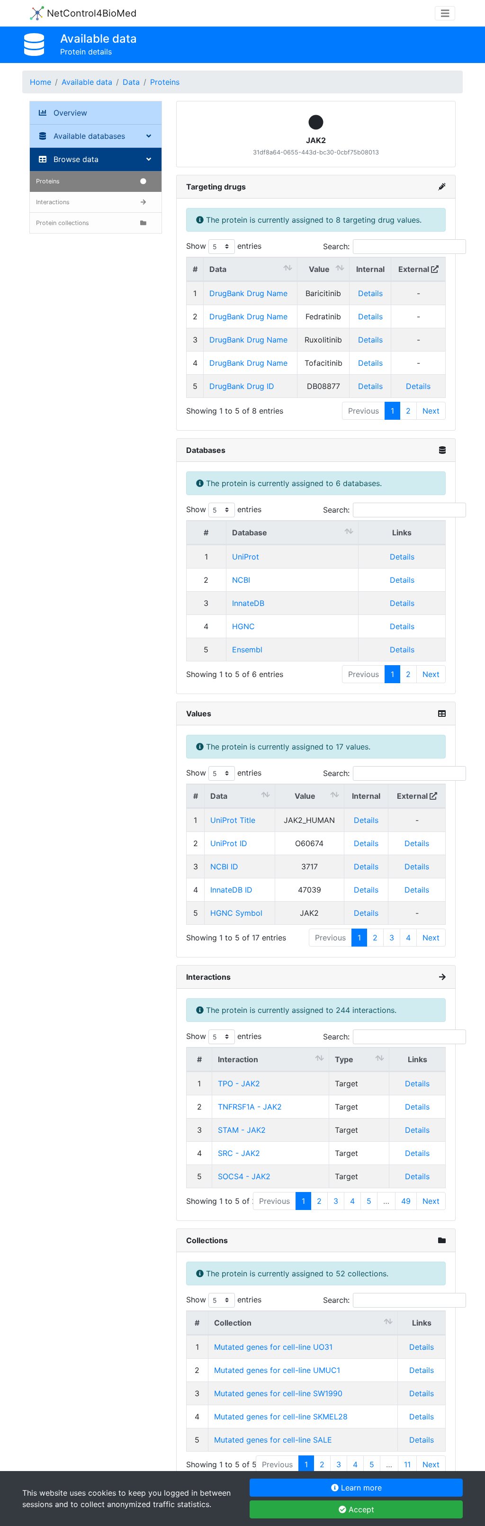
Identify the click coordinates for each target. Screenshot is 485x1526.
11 (407, 1464)
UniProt (245, 556)
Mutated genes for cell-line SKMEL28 (281, 1416)
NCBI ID (224, 866)
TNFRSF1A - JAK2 (250, 1106)
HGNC (243, 626)
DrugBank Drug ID (241, 386)
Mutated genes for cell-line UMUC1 (277, 1370)
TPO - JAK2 (239, 1083)
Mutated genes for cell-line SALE (273, 1440)
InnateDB (248, 603)
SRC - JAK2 (239, 1153)
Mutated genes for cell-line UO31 (273, 1347)
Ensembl (247, 649)
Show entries (223, 246)
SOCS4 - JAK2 (244, 1176)
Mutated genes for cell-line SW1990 (278, 1393)
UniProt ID (228, 843)
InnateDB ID (231, 889)
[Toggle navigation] (445, 13)
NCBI (241, 580)
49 (406, 1201)
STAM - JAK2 (242, 1130)
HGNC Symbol (236, 913)
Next (431, 410)
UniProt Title (232, 820)
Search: (336, 246)
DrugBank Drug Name (248, 293)
